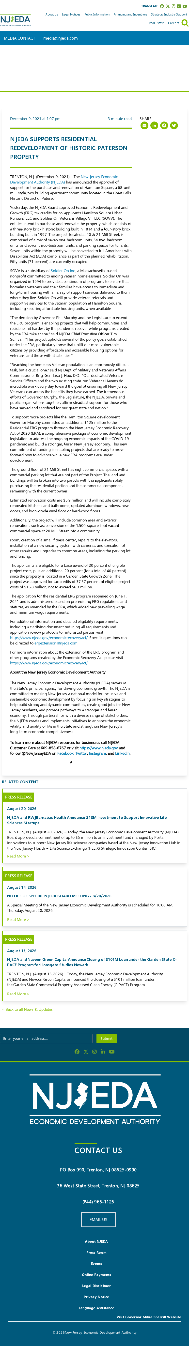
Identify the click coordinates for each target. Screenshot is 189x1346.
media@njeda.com (60, 38)
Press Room (96, 1252)
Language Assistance (96, 1307)
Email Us (98, 1219)
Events (96, 1263)
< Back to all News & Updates (27, 1009)
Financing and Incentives (130, 14)
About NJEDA (96, 1241)
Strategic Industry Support (169, 14)
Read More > (18, 856)
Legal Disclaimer (96, 1285)
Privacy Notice (96, 1296)
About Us (52, 14)
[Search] (185, 23)
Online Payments (96, 1274)
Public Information (97, 14)
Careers (173, 23)
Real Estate (156, 23)
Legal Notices (71, 14)
